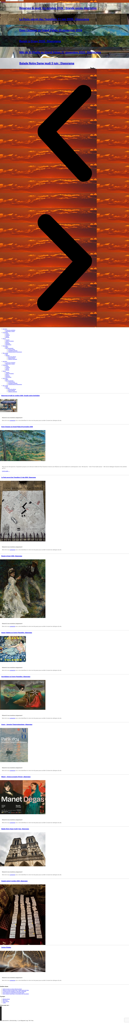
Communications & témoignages (15, 351)
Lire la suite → (6, 471)
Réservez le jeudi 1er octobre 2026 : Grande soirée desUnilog (58, 8)
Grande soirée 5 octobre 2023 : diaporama (14, 881)
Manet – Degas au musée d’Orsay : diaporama (16, 777)
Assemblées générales (12, 350)
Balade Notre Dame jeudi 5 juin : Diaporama (46, 63)
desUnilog (5, 328)
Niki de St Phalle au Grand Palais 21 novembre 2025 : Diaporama (60, 52)
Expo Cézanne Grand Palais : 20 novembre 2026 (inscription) (16, 993)
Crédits (4, 1002)
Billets (6, 347)
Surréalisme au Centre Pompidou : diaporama (15, 676)
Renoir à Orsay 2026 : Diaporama (40, 41)
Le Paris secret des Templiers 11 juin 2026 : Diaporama (54, 19)
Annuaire (7, 339)
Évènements (5, 332)
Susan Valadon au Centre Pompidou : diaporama (16, 632)
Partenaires (7, 343)
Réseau (4, 338)
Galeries (7, 336)
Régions (7, 342)
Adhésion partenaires (12, 359)
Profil (6, 354)
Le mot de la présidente (10, 330)
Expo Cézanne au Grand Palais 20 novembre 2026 (50, 30)
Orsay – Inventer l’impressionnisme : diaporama (16, 724)
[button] (64, 133)
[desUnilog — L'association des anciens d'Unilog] (2, 2)
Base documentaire (9, 348)
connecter (12, 420)
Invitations (7, 335)
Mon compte (5, 353)
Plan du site (5, 1000)
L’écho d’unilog (11, 349)
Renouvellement (11, 358)
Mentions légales (6, 999)
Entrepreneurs (8, 344)
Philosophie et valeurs (10, 331)
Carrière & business (9, 341)
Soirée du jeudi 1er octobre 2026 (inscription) (12, 989)
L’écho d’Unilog (6, 947)
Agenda (7, 333)
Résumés (7, 337)
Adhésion (7, 355)
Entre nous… (5, 345)
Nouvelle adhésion (12, 356)
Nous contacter (6, 1001)
